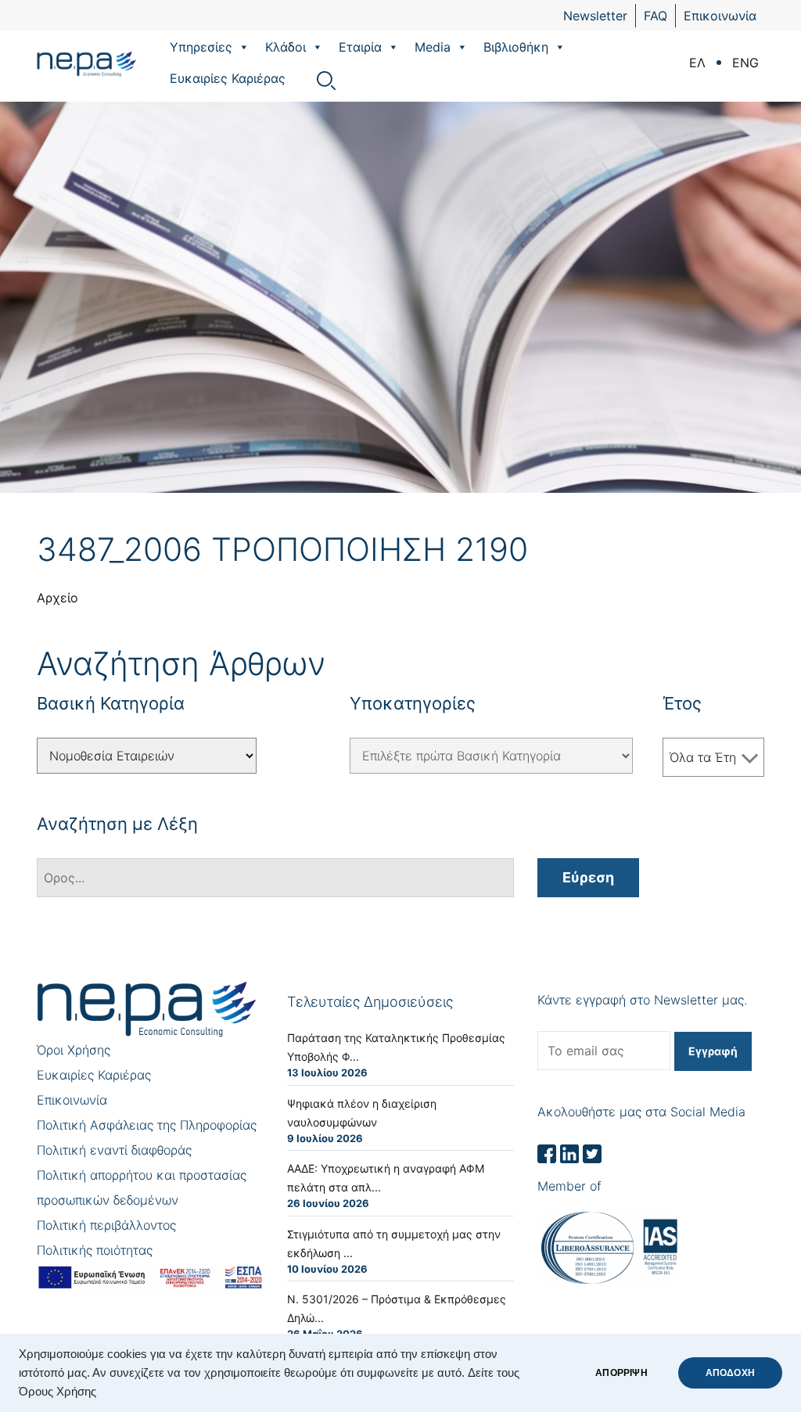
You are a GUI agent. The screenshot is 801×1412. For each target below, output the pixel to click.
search (326, 80)
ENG (745, 62)
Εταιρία (360, 47)
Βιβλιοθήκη (515, 47)
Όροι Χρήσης (73, 1050)
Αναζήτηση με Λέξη (117, 824)
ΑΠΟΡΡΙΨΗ (621, 1372)
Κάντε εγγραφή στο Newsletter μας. (642, 1000)
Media (433, 47)
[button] (243, 47)
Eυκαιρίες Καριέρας (228, 78)
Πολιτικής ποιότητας (95, 1250)
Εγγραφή (713, 1051)
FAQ (655, 15)
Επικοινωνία (720, 15)
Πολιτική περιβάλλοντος (106, 1225)
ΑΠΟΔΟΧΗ (730, 1372)
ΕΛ (697, 62)
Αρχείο (57, 597)
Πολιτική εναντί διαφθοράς (114, 1150)
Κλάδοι (285, 47)
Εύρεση (588, 877)
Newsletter (595, 15)
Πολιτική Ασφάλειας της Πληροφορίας (147, 1125)
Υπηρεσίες (201, 47)
